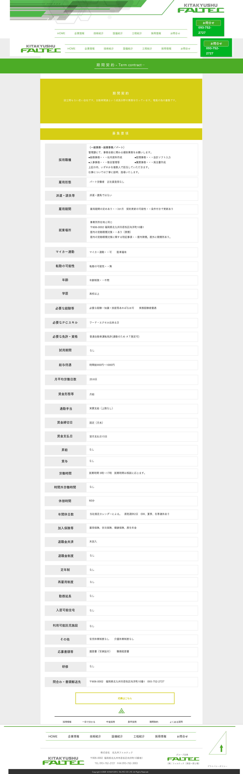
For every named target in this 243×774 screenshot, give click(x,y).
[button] (125, 698)
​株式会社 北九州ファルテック (117, 752)
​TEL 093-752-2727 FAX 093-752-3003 (116, 763)
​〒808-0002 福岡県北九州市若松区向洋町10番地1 (116, 758)
